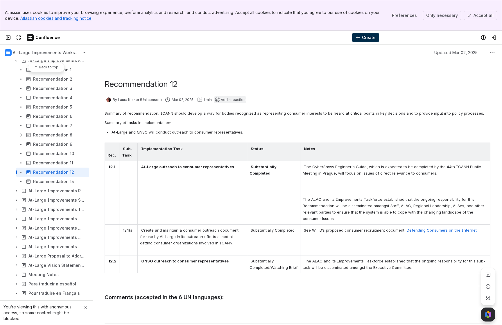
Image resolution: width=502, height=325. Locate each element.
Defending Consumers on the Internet (442, 230)
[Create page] (488, 298)
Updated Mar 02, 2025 (456, 52)
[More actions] (84, 52)
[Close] (85, 307)
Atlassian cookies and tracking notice (56, 18)
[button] (113, 149)
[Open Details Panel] (488, 286)
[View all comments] (488, 275)
